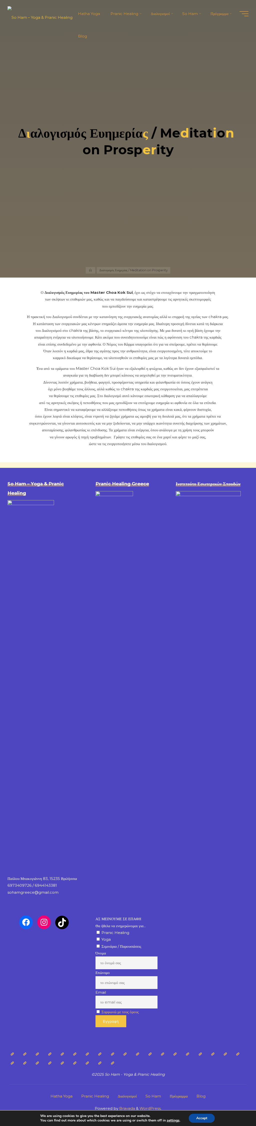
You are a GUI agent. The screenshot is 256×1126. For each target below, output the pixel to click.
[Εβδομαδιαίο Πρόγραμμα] (87, 1062)
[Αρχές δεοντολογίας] (62, 1053)
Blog (201, 1096)
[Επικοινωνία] (62, 1062)
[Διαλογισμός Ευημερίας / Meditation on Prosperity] (24, 1062)
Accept (201, 1118)
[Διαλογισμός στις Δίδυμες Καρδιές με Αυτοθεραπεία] (237, 1053)
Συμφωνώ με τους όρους (120, 1011)
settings (173, 1120)
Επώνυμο (103, 972)
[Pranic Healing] (24, 1053)
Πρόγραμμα (179, 1096)
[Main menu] (244, 13)
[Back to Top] (236, 1106)
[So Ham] (37, 1062)
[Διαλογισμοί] (212, 1053)
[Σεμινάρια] (112, 1053)
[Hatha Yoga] (12, 1053)
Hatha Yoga (61, 1096)
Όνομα (101, 953)
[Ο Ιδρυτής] (49, 1053)
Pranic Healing (95, 1096)
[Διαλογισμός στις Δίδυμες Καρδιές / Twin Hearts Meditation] (74, 1053)
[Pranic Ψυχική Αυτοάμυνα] (162, 1053)
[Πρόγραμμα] (74, 1062)
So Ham (153, 1096)
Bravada (126, 1108)
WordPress (150, 1108)
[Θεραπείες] (99, 1053)
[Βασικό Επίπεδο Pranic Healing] (125, 1053)
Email (101, 992)
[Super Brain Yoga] (175, 1053)
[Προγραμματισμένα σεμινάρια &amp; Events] (99, 1062)
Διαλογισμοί (127, 1096)
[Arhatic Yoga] (87, 1053)
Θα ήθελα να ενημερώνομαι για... (121, 925)
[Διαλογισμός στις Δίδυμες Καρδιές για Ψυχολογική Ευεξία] (12, 1062)
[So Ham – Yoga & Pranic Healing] (40, 13)
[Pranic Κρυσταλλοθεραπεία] (150, 1053)
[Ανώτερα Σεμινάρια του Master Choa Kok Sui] (200, 1053)
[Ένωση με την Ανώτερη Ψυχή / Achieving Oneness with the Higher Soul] (187, 1053)
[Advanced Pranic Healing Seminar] (137, 1053)
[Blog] (112, 1062)
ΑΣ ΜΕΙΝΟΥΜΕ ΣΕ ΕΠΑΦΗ (118, 918)
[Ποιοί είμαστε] (49, 1062)
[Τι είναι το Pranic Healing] (37, 1053)
